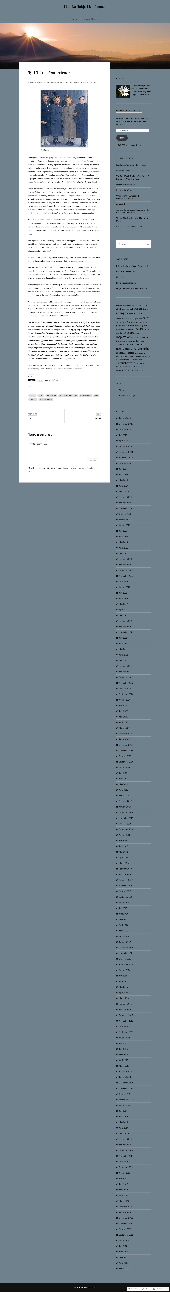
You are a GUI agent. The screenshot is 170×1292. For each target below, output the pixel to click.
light (138, 341)
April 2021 (123, 655)
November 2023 (126, 508)
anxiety (124, 305)
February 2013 (125, 1206)
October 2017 (125, 891)
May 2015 (123, 1054)
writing (144, 370)
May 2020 (123, 717)
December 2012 (126, 1218)
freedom (144, 322)
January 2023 (125, 564)
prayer (119, 356)
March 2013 (124, 1201)
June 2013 (123, 1184)
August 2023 (124, 525)
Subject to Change (90, 19)
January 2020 (125, 739)
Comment (92, 461)
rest (117, 359)
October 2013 (125, 1161)
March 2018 (124, 863)
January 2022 (125, 626)
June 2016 (123, 981)
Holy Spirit (123, 333)
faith (41, 395)
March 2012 (124, 1268)
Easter (33, 395)
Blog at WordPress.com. (85, 1287)
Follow (122, 138)
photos (119, 353)
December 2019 (126, 745)
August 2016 (124, 970)
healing (139, 328)
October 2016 (125, 959)
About (75, 19)
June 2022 (123, 598)
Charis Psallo (56, 82)
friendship (51, 395)
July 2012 (123, 1246)
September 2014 (126, 1099)
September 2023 (126, 519)
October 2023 (125, 514)
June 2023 (123, 536)
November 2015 (126, 1021)
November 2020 (126, 683)
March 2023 (124, 553)
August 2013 (124, 1173)
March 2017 (124, 931)
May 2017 (123, 919)
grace (145, 325)
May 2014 (123, 1122)
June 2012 (123, 1251)
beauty (138, 305)
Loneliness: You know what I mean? (131, 165)
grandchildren (120, 329)
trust (131, 366)
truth (135, 367)
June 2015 (123, 1049)
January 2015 (125, 1077)
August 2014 (124, 1105)
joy (117, 341)
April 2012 (123, 1263)
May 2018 (123, 852)
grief (127, 329)
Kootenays (133, 341)
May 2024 (123, 480)
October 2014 (125, 1094)
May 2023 (123, 542)
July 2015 (123, 1043)
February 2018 (125, 869)
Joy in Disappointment (126, 282)
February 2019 (125, 801)
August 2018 (124, 835)
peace (127, 348)
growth (132, 329)
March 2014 (124, 1133)
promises (126, 356)
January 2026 (125, 418)
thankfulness (122, 366)
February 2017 (125, 936)
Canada (139, 308)
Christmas (119, 319)
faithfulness (120, 322)
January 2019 (125, 807)
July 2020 (123, 705)
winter (144, 366)
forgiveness (137, 322)
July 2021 (123, 638)
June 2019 (123, 778)
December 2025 (126, 424)
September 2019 (126, 762)
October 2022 (125, 581)
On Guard (120, 204)
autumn (132, 305)
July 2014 (123, 1111)
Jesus (137, 337)
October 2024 (125, 463)
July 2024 (123, 469)
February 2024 (125, 497)
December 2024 (126, 452)
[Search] (147, 244)
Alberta (119, 305)
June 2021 (123, 643)
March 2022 (124, 615)
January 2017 (125, 942)
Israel (132, 337)
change (121, 313)
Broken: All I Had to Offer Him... (130, 226)
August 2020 (124, 700)
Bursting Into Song (124, 190)
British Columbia (127, 309)
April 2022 (123, 609)
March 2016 (124, 998)
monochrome (126, 344)
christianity (138, 313)
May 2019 (123, 784)
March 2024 (124, 491)
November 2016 (126, 953)
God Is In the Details (125, 271)
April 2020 (123, 722)
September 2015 (126, 1032)
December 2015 (126, 1015)
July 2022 (123, 593)
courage (130, 318)
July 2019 (123, 773)
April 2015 (123, 1060)
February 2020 (125, 733)
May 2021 (123, 649)
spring (137, 363)
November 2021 (126, 632)
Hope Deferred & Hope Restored (131, 288)
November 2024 (126, 457)
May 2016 (123, 987)
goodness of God (135, 325)
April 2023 (123, 548)
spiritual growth (125, 362)
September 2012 (126, 1235)
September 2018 (126, 829)
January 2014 (125, 1144)
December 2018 (126, 812)
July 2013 (123, 1178)
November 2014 (126, 1088)
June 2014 (123, 1116)
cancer (146, 309)
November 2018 (126, 818)
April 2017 (123, 925)
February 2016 (125, 1004)
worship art (136, 370)
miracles (119, 344)
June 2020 (123, 711)
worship (126, 369)
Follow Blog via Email (129, 111)
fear (125, 322)
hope (131, 332)
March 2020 (124, 728)
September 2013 (126, 1167)
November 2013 (126, 1156)
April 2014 (123, 1128)
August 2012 (124, 1240)
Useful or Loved (123, 170)
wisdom (119, 370)
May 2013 (123, 1189)
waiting (140, 367)
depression (137, 318)
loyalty (33, 399)
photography (46, 399)
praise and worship (140, 353)
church (125, 318)
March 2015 (124, 1066)
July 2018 (123, 840)
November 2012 (126, 1223)
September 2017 (126, 897)
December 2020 (126, 677)
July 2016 (123, 976)
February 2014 (125, 1139)
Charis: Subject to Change (85, 6)
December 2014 (126, 1082)
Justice (121, 341)
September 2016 (126, 964)
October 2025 (125, 429)
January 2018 (125, 874)
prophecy (132, 356)
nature (120, 348)
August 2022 (124, 587)
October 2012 (125, 1229)
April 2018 (123, 857)
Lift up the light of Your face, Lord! (132, 266)
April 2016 (123, 992)
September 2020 (126, 694)
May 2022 (123, 604)
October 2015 (125, 1026)
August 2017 (124, 902)
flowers (130, 322)
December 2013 (126, 1150)
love (96, 395)
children (129, 313)
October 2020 (125, 688)
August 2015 (124, 1037)
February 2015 (125, 1071)
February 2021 (125, 666)
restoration (123, 359)
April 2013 (123, 1195)
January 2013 (125, 1212)
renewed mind (146, 356)
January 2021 (125, 671)
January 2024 (125, 502)
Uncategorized (90, 82)
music (142, 344)
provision (138, 356)
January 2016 (125, 1009)
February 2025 (125, 446)
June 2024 (123, 474)
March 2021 (124, 660)
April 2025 (123, 440)
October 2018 (125, 824)
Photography (75, 82)
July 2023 (123, 531)
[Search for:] (133, 244)
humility (137, 333)
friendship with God (68, 395)
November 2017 (126, 885)
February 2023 (125, 559)
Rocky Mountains (134, 359)
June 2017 (123, 914)
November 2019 (126, 750)
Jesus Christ (85, 395)
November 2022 (126, 576)
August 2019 (124, 767)
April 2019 (123, 790)
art (128, 305)
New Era (120, 277)
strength (142, 363)
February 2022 (125, 621)
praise (131, 352)
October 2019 (125, 756)
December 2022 (126, 570)
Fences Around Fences (125, 184)
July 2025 (123, 435)
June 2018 (123, 846)
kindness (127, 341)
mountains (135, 344)
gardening (120, 325)
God (128, 325)
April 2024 (123, 486)
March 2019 (124, 795)
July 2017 (123, 908)
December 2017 (126, 880)
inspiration (123, 337)
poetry (125, 353)
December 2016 (126, 947)
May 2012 (123, 1257)
